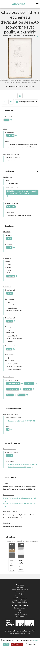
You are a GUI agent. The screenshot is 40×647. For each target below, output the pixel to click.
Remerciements (20, 591)
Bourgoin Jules (18, 35)
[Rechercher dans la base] (5, 500)
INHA (20, 610)
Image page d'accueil (20, 599)
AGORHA (18, 4)
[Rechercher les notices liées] (36, 35)
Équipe (20, 612)
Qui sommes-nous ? (20, 607)
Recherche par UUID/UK (20, 602)
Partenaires (20, 616)
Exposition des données (20, 597)
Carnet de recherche (20, 614)
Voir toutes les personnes (30, 541)
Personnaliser (31, 644)
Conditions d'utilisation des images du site (20, 86)
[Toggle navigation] (37, 4)
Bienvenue (20, 587)
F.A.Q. (20, 593)
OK (7, 644)
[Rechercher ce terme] (11, 120)
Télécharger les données (26, 101)
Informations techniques (20, 589)
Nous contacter (20, 595)
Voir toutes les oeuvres (13, 541)
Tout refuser (17, 644)
